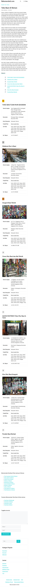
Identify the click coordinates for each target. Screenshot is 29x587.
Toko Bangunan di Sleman (9, 489)
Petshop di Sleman (8, 480)
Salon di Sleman (7, 486)
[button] (20, 1)
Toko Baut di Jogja (8, 503)
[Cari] (18, 541)
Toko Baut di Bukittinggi (9, 500)
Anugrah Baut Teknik (12, 81)
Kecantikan (4, 550)
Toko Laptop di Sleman (9, 477)
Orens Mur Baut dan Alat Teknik (14, 83)
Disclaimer (4, 565)
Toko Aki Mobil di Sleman (9, 483)
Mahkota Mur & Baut (12, 79)
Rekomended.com (7, 1)
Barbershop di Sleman (8, 482)
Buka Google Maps (15, 124)
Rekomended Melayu (19, 582)
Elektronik (4, 554)
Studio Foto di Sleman (8, 479)
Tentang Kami (5, 571)
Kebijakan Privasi (5, 569)
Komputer (4, 552)
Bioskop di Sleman (8, 485)
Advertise (4, 563)
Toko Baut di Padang (8, 501)
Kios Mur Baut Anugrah (12, 89)
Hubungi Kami (5, 567)
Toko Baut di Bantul (8, 504)
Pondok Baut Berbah (12, 92)
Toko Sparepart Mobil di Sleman (10, 476)
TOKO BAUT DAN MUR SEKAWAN (15, 77)
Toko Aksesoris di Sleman (9, 488)
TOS (3, 573)
